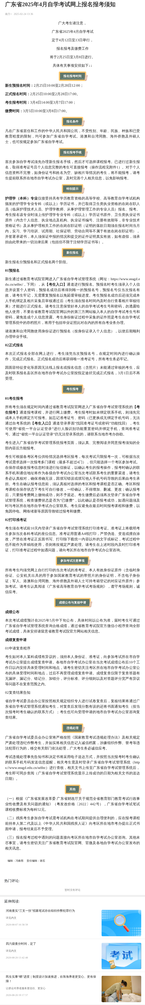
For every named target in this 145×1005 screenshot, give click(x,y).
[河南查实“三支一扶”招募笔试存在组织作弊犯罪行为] (121, 923)
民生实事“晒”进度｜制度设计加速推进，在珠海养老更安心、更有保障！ (51, 979)
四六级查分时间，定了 (21, 943)
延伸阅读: (12, 901)
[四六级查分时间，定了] (121, 956)
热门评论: (12, 881)
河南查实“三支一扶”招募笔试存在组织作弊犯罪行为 (40, 910)
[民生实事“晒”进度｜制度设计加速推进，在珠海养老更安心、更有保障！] (121, 989)
